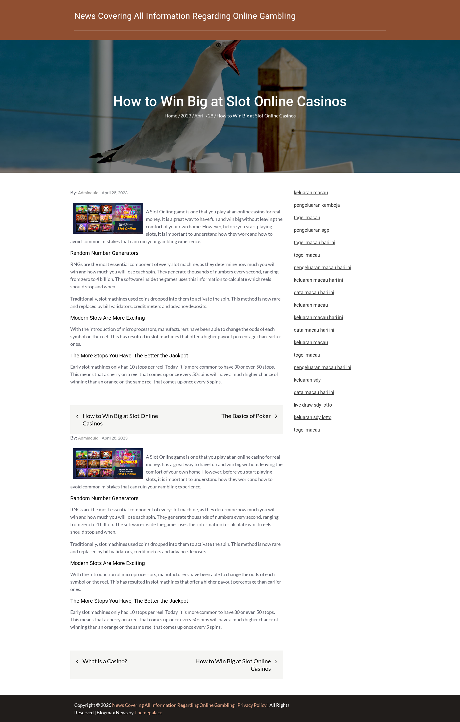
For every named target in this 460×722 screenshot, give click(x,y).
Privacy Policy (251, 705)
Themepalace (148, 712)
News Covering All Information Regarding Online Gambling (185, 16)
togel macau (307, 430)
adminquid (88, 192)
